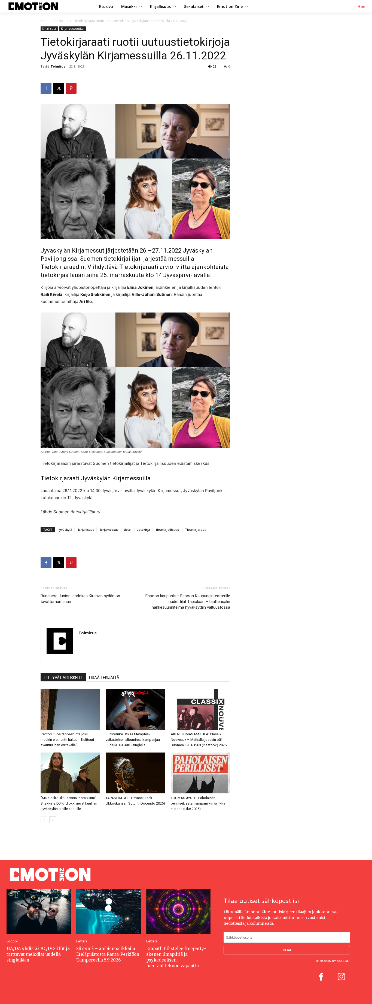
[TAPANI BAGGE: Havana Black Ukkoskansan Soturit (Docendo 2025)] (135, 773)
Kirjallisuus (60, 21)
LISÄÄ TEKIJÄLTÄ (104, 677)
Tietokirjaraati (195, 529)
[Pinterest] (71, 88)
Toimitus (58, 66)
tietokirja (143, 529)
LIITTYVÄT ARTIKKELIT (63, 677)
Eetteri (81, 941)
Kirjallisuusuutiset (72, 29)
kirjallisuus (86, 529)
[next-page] (52, 819)
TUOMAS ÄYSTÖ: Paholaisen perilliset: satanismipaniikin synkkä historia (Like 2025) (198, 803)
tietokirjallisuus (167, 529)
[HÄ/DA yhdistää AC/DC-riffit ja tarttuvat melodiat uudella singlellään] (39, 911)
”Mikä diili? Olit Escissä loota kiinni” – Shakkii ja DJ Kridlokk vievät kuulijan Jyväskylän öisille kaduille (70, 803)
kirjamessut (109, 529)
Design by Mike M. (334, 961)
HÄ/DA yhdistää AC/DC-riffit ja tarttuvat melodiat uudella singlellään (38, 954)
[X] (58, 88)
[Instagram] (341, 977)
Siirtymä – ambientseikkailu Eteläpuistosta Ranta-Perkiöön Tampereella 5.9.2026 (107, 954)
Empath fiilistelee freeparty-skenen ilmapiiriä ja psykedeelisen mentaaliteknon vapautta (176, 957)
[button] (361, 6)
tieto (127, 529)
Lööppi (12, 941)
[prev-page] (44, 819)
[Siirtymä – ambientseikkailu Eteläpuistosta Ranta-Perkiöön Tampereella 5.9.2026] (108, 911)
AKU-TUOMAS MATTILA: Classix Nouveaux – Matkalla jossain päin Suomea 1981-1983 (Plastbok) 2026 (199, 739)
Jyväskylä (65, 529)
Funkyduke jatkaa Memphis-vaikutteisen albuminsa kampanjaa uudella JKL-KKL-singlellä (133, 739)
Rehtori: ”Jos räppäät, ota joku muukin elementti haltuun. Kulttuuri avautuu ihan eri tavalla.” (67, 739)
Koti (44, 21)
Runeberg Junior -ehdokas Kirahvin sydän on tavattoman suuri (80, 598)
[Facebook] (46, 88)
